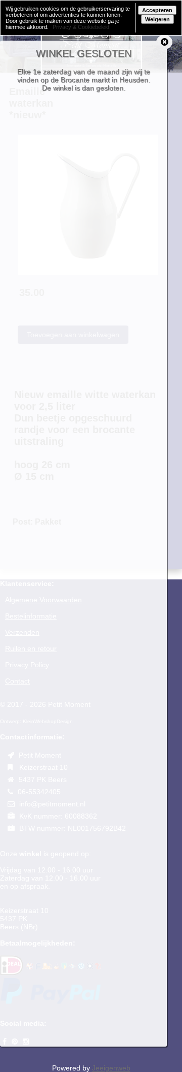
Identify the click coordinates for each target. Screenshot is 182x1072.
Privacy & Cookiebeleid (81, 27)
